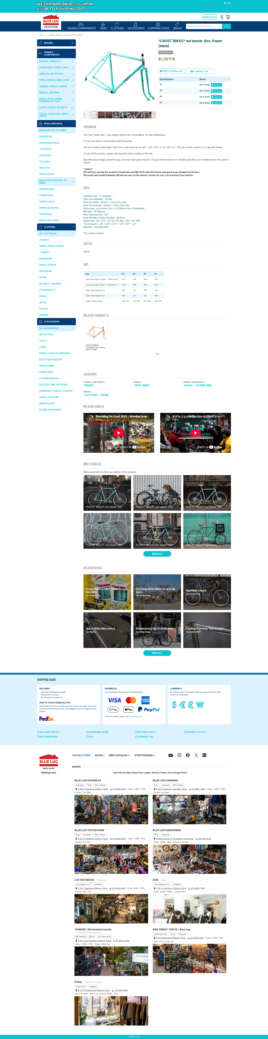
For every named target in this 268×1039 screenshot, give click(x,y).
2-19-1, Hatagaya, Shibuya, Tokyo (92, 888)
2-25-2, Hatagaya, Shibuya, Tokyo (171, 888)
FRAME (104, 395)
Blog (89, 785)
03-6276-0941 (121, 990)
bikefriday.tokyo (160, 934)
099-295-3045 (204, 838)
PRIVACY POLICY (196, 732)
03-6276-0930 (197, 938)
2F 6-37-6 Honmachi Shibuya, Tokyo (94, 990)
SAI (93, 937)
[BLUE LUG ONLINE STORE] (51, 21)
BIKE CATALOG (118, 755)
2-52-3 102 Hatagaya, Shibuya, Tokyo (94, 940)
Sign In (222, 17)
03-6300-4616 (118, 888)
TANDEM (82, 937)
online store (80, 986)
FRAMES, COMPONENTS (93, 382)
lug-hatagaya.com (83, 884)
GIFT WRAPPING (48, 736)
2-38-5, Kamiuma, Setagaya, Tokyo (171, 789)
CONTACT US (145, 736)
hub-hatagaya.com (162, 884)
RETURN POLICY (146, 732)
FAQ (90, 736)
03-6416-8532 (119, 838)
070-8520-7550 (198, 888)
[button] (228, 3)
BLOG (98, 755)
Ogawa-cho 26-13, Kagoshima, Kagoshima (174, 838)
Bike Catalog (100, 785)
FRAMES (89, 385)
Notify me (217, 85)
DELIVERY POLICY (49, 732)
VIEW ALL (157, 553)
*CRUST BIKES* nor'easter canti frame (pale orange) (95, 347)
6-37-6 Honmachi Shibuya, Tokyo (171, 938)
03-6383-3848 (122, 940)
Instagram (80, 785)
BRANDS (137, 382)
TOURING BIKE (203, 385)
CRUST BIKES (142, 385)
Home (41, 35)
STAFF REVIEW (143, 755)
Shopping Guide (136, 716)
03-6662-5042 (119, 789)
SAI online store (104, 937)
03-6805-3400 (198, 789)
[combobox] (204, 26)
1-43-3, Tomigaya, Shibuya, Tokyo (93, 838)
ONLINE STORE (81, 755)
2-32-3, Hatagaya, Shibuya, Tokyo (93, 789)
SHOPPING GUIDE (98, 732)
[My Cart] (228, 17)
